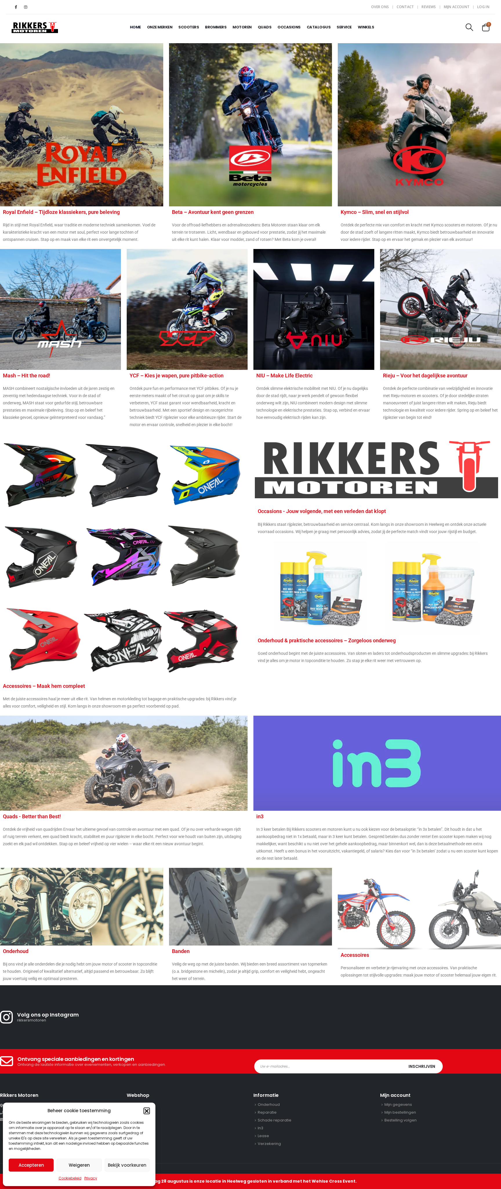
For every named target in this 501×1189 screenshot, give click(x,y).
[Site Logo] (35, 27)
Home (135, 27)
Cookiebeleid (70, 1178)
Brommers (215, 27)
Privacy (90, 1178)
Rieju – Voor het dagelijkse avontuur (425, 375)
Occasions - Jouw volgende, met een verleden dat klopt (322, 511)
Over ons (380, 6)
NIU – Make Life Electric (284, 375)
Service (344, 27)
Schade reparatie (274, 1120)
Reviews (429, 6)
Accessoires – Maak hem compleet (44, 686)
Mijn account (457, 6)
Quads (265, 27)
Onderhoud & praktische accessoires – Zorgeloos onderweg (327, 640)
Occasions (289, 27)
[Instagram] (25, 7)
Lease (263, 1136)
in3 (260, 816)
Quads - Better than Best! (32, 816)
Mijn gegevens (398, 1104)
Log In (483, 6)
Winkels (366, 27)
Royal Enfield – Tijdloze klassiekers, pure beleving (61, 212)
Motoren (242, 27)
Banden (181, 951)
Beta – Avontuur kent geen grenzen (213, 212)
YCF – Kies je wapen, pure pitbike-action (177, 375)
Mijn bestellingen (400, 1112)
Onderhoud (15, 951)
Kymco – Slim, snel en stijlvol (375, 212)
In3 (260, 1128)
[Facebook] (16, 7)
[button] (147, 1111)
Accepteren (31, 1165)
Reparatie (267, 1112)
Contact (405, 6)
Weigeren (79, 1165)
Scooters (188, 27)
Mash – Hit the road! (26, 375)
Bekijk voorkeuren (127, 1165)
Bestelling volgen (400, 1120)
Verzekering (269, 1143)
